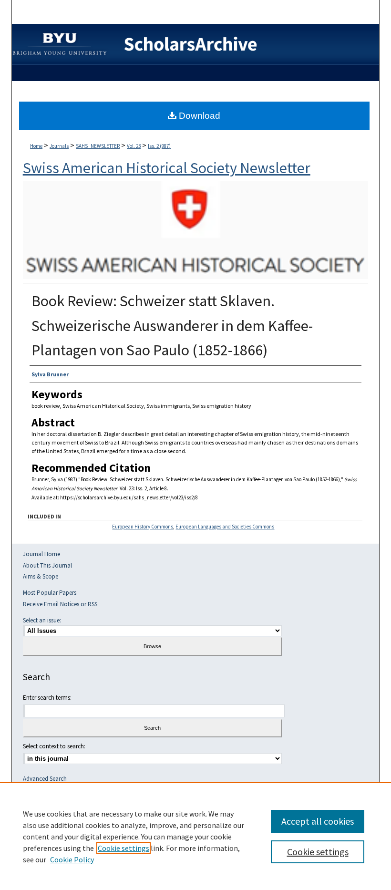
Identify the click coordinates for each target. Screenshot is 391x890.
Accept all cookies (317, 821)
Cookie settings (123, 848)
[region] (195, 836)
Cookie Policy (72, 859)
